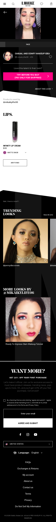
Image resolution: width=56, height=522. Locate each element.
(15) (48, 215)
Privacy (28, 500)
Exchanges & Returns (28, 468)
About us (28, 481)
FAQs (28, 462)
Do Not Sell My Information (28, 506)
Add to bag (15, 163)
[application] (28, 23)
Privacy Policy (34, 405)
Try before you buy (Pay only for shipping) (28, 76)
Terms (23, 405)
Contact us (28, 487)
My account (28, 475)
